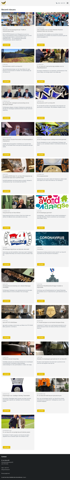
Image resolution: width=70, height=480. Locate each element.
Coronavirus (40, 249)
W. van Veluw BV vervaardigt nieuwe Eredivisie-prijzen (16, 432)
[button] (67, 3)
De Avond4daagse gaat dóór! (44, 212)
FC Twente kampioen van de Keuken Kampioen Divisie (50, 322)
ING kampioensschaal (42, 176)
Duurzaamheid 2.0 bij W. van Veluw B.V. (12, 66)
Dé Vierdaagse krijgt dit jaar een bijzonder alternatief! (16, 249)
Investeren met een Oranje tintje (11, 359)
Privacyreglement (5, 473)
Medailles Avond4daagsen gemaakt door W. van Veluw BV (52, 359)
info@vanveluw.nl (5, 469)
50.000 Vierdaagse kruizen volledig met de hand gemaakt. (51, 139)
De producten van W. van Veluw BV (46, 103)
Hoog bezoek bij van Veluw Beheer (11, 212)
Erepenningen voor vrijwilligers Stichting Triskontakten (16, 395)
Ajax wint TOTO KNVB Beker (10, 322)
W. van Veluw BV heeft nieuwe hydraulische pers (49, 395)
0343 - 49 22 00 (61, 3)
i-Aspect (24, 477)
